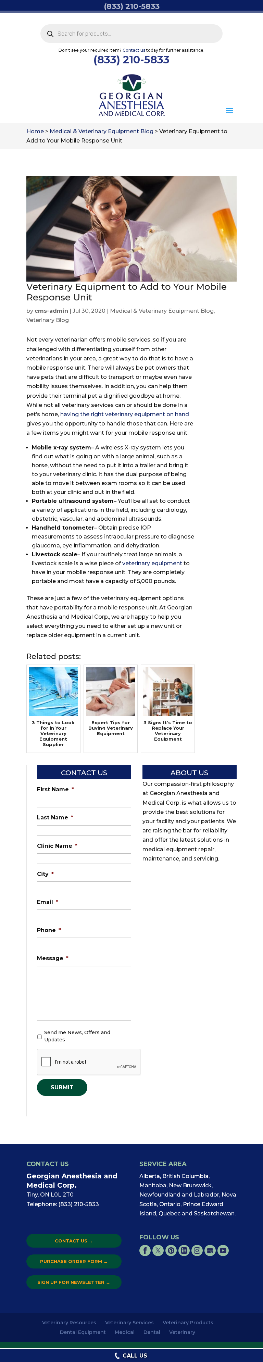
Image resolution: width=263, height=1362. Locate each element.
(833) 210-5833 (131, 59)
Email (47, 902)
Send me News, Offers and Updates (77, 1036)
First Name (55, 789)
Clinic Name (57, 846)
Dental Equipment (83, 1332)
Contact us (134, 50)
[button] (229, 111)
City (45, 874)
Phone (49, 930)
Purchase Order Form (74, 1261)
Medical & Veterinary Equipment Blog (162, 311)
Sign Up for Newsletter (73, 1282)
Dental (151, 1332)
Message (52, 958)
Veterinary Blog (47, 320)
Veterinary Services (129, 1323)
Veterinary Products (188, 1323)
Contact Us (74, 1240)
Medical (125, 1332)
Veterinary (182, 1332)
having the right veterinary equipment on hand (124, 414)
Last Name (55, 817)
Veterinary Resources (69, 1323)
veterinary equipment (152, 563)
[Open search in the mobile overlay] (131, 33)
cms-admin (51, 311)
